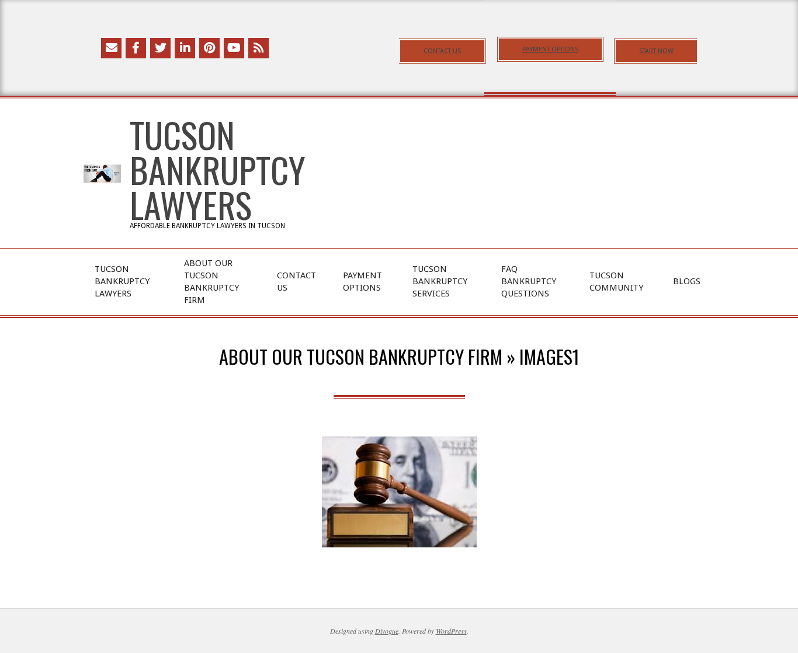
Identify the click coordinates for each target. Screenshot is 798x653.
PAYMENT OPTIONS (550, 49)
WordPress (451, 630)
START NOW (656, 51)
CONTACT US (442, 51)
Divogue (386, 630)
